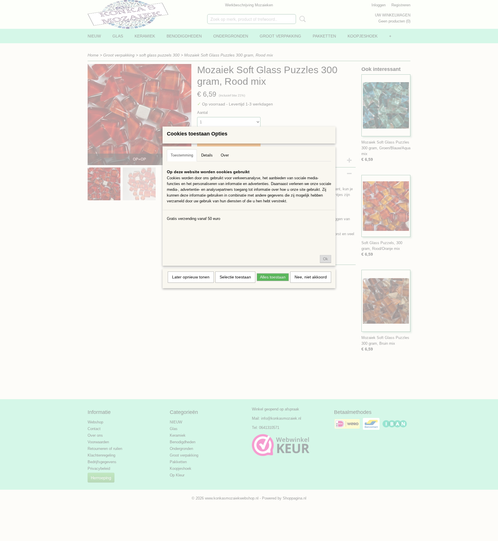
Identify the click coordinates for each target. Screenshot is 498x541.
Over (225, 155)
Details (207, 155)
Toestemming (182, 155)
